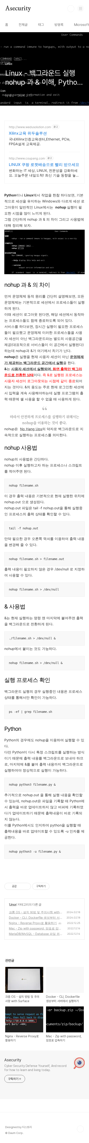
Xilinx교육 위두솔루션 (28, 133)
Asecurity (18, 9)
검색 (71, 8)
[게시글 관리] (26, 886)
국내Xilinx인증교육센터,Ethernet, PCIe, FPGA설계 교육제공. (39, 141)
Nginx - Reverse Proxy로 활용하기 (33, 923)
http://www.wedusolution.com (30, 127)
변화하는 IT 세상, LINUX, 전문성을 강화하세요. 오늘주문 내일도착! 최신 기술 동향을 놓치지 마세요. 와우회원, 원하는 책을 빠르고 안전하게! (44, 173)
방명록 (59, 25)
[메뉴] (80, 8)
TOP (80, 1128)
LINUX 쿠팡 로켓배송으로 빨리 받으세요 (44, 164)
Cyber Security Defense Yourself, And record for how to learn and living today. (35, 1068)
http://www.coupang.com (27, 158)
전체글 (23, 25)
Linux (12, 904)
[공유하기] (20, 886)
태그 (41, 25)
